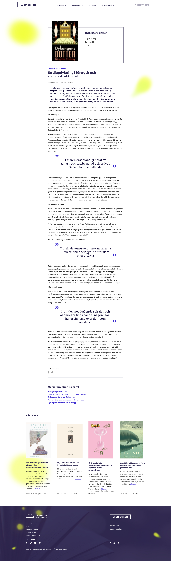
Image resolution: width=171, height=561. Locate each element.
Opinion (92, 6)
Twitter (52, 372)
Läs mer (37, 488)
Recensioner (77, 6)
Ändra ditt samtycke (60, 549)
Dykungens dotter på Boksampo (61, 397)
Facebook (49, 372)
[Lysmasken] (27, 7)
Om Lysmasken (108, 6)
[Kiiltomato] (141, 7)
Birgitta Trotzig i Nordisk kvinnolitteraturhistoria (68, 394)
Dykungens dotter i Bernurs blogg (62, 402)
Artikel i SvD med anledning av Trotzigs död (66, 399)
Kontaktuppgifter (32, 539)
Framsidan (61, 6)
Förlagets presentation (57, 391)
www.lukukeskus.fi (33, 535)
